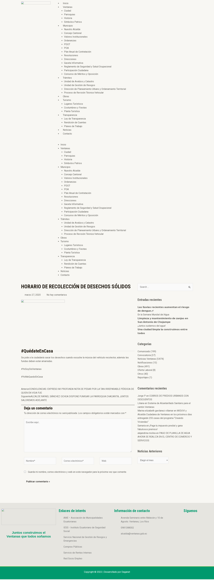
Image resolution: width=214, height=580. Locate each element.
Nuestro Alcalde (72, 29)
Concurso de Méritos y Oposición (81, 74)
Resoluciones (71, 55)
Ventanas (67, 7)
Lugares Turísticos (73, 103)
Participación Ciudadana (76, 70)
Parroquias (69, 14)
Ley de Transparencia (75, 118)
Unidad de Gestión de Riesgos (79, 85)
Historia (68, 18)
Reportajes (143, 377)
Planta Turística (72, 111)
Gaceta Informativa (73, 63)
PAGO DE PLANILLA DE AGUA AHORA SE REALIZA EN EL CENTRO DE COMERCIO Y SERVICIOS (165, 437)
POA (66, 48)
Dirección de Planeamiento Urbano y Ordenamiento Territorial (95, 89)
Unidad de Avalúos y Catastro (79, 81)
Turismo (67, 100)
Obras (66, 96)
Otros (140, 373)
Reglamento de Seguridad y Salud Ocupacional (87, 66)
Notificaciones (145, 362)
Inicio (65, 3)
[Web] (116, 461)
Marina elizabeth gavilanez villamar (155, 410)
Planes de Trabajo (73, 126)
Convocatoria (144, 355)
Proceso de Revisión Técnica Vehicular (84, 92)
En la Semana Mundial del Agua (153, 314)
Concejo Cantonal (73, 33)
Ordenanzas (70, 40)
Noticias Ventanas (147, 358)
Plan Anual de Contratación (77, 51)
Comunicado (144, 351)
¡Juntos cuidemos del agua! (152, 325)
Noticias (67, 130)
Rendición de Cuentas (75, 122)
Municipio (68, 25)
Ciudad (67, 10)
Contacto (67, 133)
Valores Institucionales (75, 36)
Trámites (67, 77)
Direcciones (70, 59)
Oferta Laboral (145, 370)
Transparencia (70, 115)
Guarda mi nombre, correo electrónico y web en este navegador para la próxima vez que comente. (77, 472)
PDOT (67, 44)
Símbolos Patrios (73, 22)
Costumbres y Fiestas (75, 107)
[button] (123, 141)
